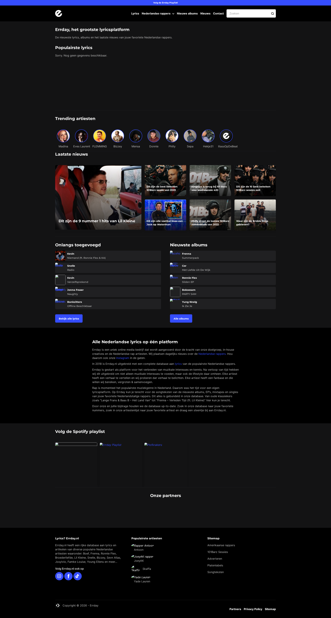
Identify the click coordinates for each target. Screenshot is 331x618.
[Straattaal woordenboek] (109, 508)
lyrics (178, 363)
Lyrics (135, 13)
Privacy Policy (253, 609)
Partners (235, 609)
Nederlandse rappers (156, 13)
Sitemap (270, 609)
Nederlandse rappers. (212, 353)
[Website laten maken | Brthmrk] (184, 508)
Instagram (122, 358)
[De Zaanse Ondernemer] (147, 508)
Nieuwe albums (187, 13)
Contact (218, 13)
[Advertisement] (165, 84)
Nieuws (205, 13)
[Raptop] (222, 508)
